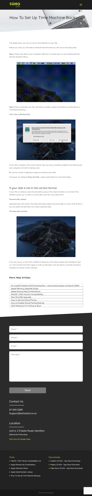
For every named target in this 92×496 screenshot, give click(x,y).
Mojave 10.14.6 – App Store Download (64, 465)
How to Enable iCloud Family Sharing (27, 303)
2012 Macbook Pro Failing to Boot (26, 306)
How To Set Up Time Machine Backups (25, 476)
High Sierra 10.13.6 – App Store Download (66, 468)
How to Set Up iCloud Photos (24, 300)
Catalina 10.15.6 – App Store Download (65, 461)
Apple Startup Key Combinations (25, 291)
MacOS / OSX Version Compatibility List (26, 461)
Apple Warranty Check (19, 468)
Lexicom (50, 493)
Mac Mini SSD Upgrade (21, 297)
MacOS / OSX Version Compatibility (27, 294)
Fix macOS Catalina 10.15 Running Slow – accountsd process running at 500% (45, 285)
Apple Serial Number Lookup (22, 472)
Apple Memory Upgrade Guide (24, 288)
